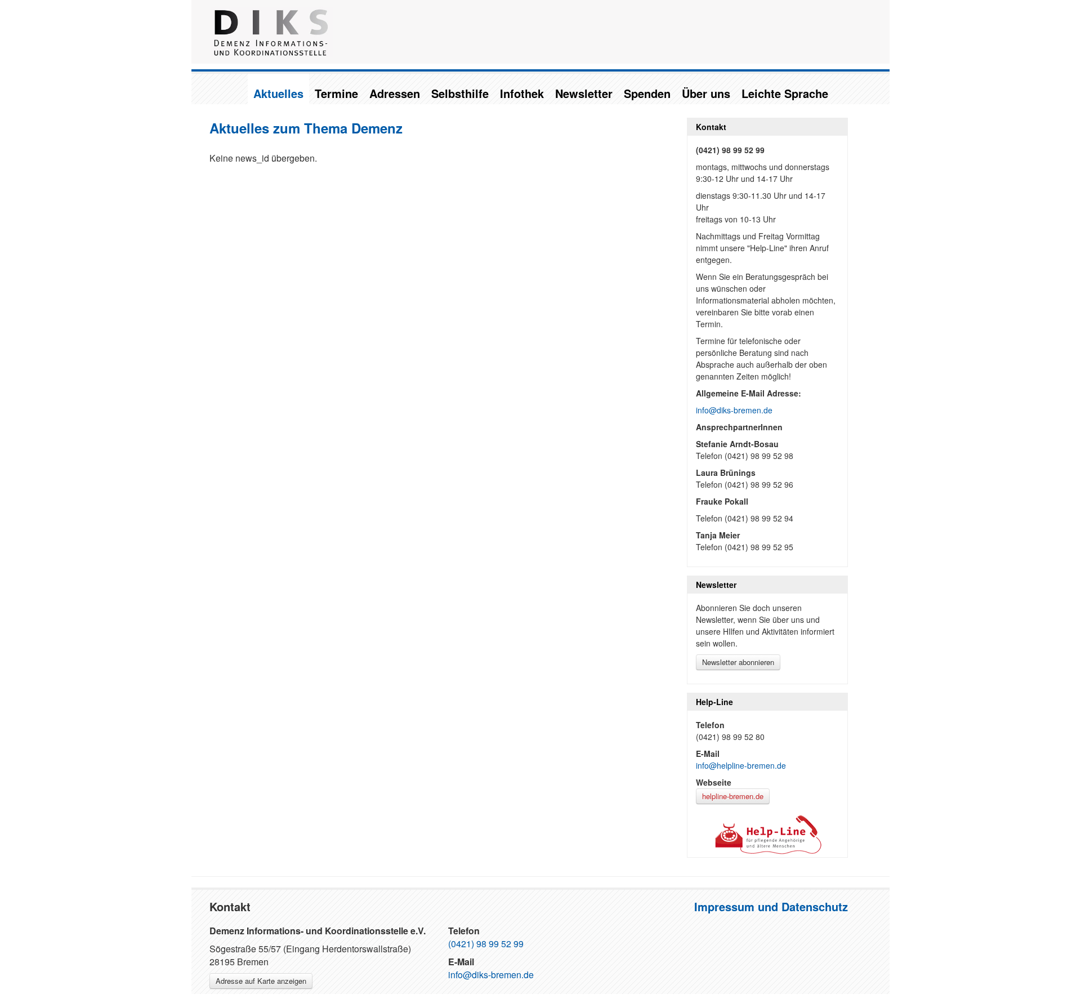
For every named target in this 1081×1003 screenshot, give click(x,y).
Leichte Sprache (784, 93)
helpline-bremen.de (732, 796)
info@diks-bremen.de (734, 410)
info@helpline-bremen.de (741, 765)
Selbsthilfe (460, 93)
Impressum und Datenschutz (771, 906)
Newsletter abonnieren (738, 662)
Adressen (394, 93)
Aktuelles (278, 93)
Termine (336, 93)
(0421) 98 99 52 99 (486, 943)
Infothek (522, 93)
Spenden (647, 93)
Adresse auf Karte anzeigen (261, 980)
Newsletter (584, 93)
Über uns (706, 93)
